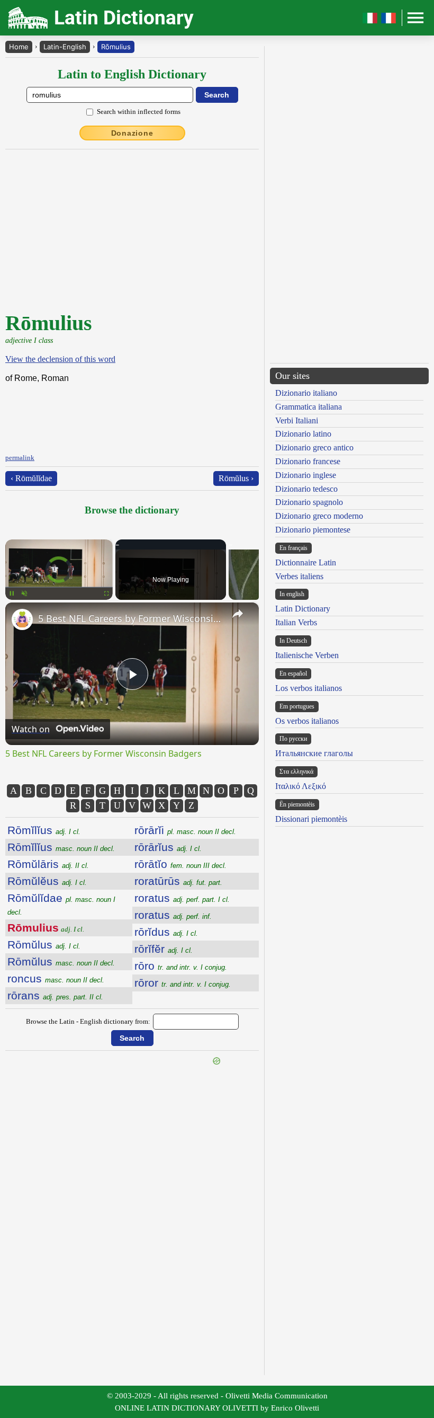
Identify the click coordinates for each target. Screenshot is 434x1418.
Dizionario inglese (305, 475)
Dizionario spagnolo (309, 502)
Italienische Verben (307, 655)
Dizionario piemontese (312, 529)
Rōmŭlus (43, 944)
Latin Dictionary (302, 608)
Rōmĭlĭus (43, 830)
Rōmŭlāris (48, 864)
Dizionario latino (303, 433)
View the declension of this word (60, 359)
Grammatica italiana (308, 406)
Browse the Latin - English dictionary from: (88, 1021)
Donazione (132, 133)
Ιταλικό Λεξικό (300, 786)
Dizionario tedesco (306, 488)
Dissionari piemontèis (311, 818)
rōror (182, 983)
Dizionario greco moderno (319, 515)
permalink (19, 458)
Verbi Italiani (296, 420)
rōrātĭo (180, 864)
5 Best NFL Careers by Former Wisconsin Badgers (130, 618)
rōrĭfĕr (163, 949)
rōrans (55, 995)
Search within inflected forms (138, 112)
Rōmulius (116, 46)
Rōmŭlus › (236, 478)
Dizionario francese (307, 461)
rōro (180, 966)
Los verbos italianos (308, 688)
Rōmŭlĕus (47, 881)
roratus (182, 898)
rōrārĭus (168, 847)
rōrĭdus (166, 932)
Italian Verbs (296, 622)
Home (19, 46)
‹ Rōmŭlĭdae (31, 478)
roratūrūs (178, 881)
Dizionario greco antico (314, 447)
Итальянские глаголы (314, 753)
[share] (237, 613)
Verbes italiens (299, 576)
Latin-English (64, 46)
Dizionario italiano (306, 392)
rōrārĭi (185, 830)
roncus (55, 978)
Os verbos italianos (307, 720)
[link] (22, 619)
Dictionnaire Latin (305, 562)
